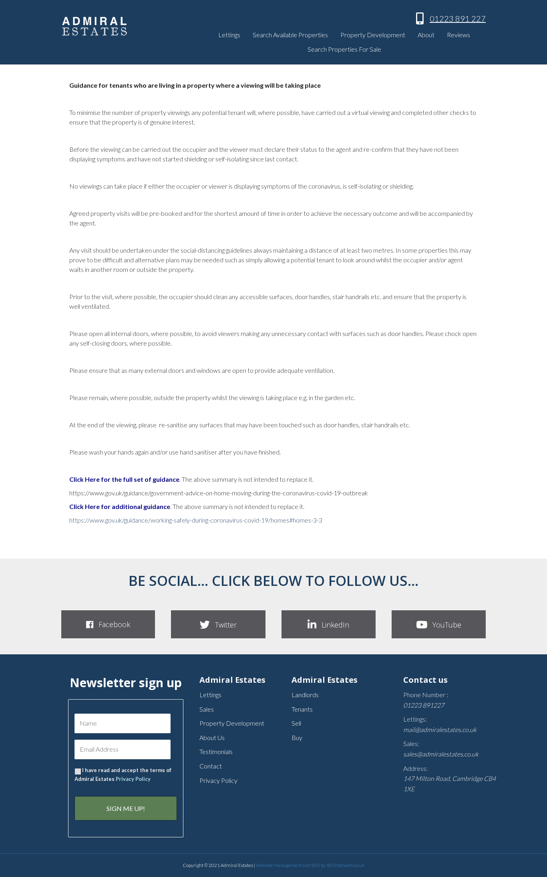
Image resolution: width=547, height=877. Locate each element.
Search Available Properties (290, 34)
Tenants (302, 709)
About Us (212, 737)
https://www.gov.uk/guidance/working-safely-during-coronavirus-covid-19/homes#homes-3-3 (195, 520)
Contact (210, 766)
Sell (296, 723)
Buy (297, 737)
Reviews (458, 34)
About (426, 34)
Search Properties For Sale (344, 49)
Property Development (372, 34)
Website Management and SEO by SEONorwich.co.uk (310, 865)
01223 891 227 (458, 18)
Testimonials (216, 751)
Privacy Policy (133, 779)
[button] (108, 624)
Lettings (229, 34)
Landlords (305, 694)
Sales (206, 709)
